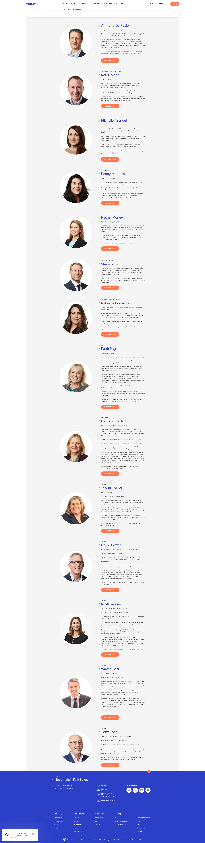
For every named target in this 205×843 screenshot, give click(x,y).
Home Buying (78, 824)
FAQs (116, 818)
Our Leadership (62, 14)
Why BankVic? (58, 818)
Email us (104, 790)
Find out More (109, 248)
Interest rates (99, 818)
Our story (119, 4)
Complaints (140, 831)
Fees (96, 821)
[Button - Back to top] (149, 771)
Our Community (59, 821)
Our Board (78, 14)
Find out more (109, 60)
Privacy (139, 821)
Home (55, 9)
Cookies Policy (14, 837)
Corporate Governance (144, 818)
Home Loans (84, 4)
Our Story (63, 9)
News (56, 828)
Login (173, 4)
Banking (64, 4)
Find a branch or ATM (108, 800)
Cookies (139, 824)
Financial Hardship (120, 824)
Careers (56, 824)
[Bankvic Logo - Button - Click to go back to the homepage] (31, 4)
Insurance (96, 4)
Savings (73, 4)
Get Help (160, 4)
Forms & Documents (121, 821)
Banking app (78, 831)
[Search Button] (167, 4)
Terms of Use (141, 828)
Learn (151, 4)
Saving (76, 821)
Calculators (98, 824)
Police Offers (107, 4)
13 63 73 (108, 786)
